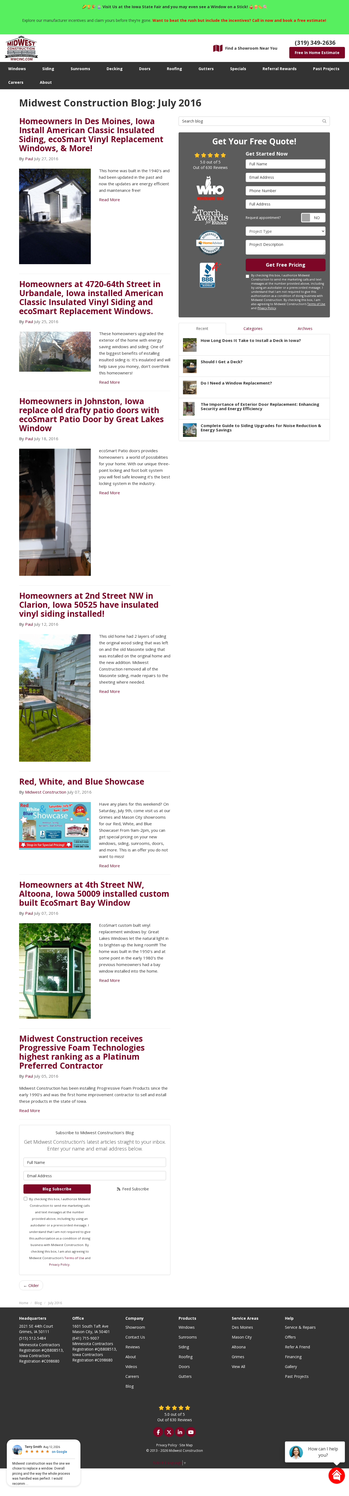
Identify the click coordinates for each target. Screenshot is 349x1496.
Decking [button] (115, 68)
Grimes (238, 1356)
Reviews (132, 1346)
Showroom (135, 1327)
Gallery (291, 1366)
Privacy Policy (59, 1264)
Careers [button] (15, 82)
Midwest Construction (45, 792)
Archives (305, 328)
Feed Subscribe (135, 1188)
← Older (31, 1285)
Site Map (186, 1445)
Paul (29, 158)
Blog (129, 1386)
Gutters (185, 1376)
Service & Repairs (300, 1327)
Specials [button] (238, 68)
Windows (187, 1327)
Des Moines (242, 1327)
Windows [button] (17, 68)
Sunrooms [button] (80, 68)
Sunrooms (188, 1337)
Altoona (239, 1346)
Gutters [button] (206, 68)
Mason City (242, 1337)
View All (238, 1366)
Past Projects (297, 1376)
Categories (253, 328)
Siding (184, 1346)
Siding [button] (48, 68)
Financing (293, 1356)
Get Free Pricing (285, 264)
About (130, 1356)
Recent (202, 328)
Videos (131, 1366)
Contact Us (135, 1337)
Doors (184, 1366)
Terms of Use (74, 1258)
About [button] (46, 82)
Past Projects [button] (326, 68)
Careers (132, 1376)
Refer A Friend (297, 1346)
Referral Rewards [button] (280, 68)
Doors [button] (145, 68)
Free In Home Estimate (317, 52)
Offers (290, 1337)
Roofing (185, 1356)
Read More (109, 199)
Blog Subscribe (57, 1188)
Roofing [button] (174, 68)
